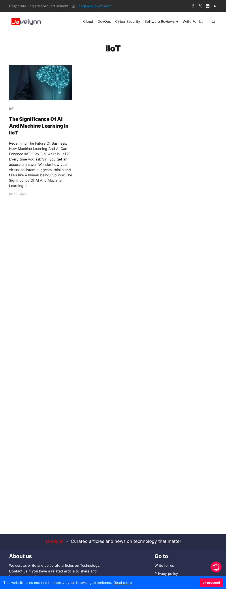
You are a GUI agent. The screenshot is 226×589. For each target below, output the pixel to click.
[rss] (215, 6)
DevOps (104, 21)
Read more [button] (123, 582)
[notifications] (216, 566)
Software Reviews (160, 21)
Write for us (193, 21)
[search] (213, 21)
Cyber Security (127, 21)
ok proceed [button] (211, 582)
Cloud (88, 21)
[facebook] (193, 6)
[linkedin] (208, 6)
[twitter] (200, 6)
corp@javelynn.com (95, 6)
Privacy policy (166, 573)
